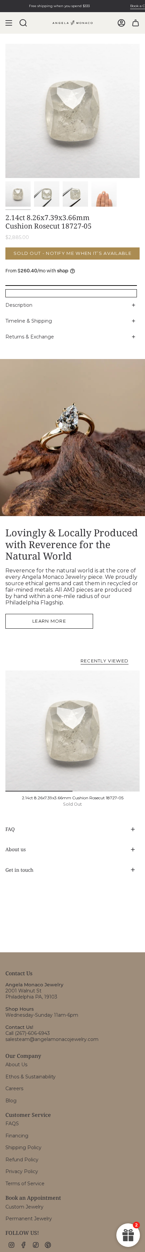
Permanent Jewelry (28, 1219)
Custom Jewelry (24, 1207)
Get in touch (19, 870)
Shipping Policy (23, 1147)
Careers (14, 1088)
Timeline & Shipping (28, 321)
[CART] (135, 23)
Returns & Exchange (29, 337)
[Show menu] (9, 23)
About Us (16, 1065)
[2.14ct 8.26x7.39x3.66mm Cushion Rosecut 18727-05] (72, 730)
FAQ (10, 829)
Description (18, 305)
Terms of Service (25, 1184)
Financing (16, 1136)
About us (15, 849)
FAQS (12, 1124)
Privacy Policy (21, 1171)
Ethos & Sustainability (30, 1077)
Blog (11, 1101)
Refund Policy (21, 1160)
